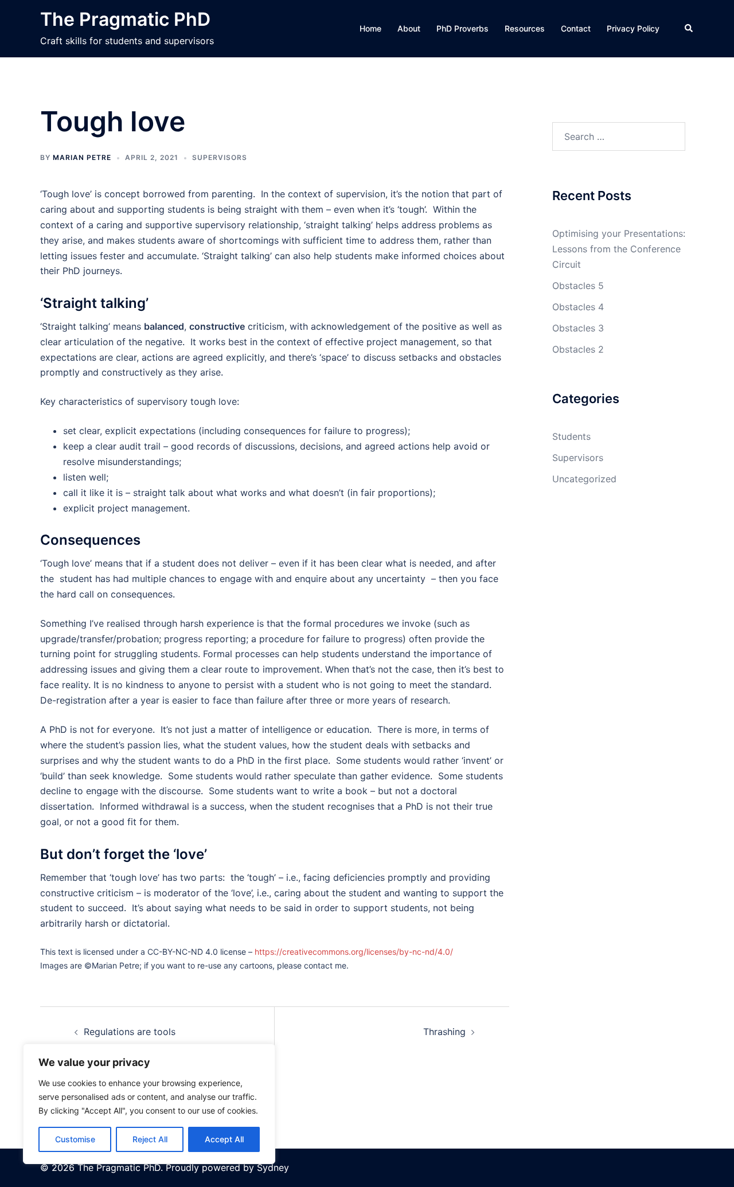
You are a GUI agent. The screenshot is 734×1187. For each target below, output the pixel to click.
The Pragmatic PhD (125, 19)
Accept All (224, 1139)
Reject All (149, 1139)
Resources (525, 28)
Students (571, 436)
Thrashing (444, 1031)
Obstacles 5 (578, 285)
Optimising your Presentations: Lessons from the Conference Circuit (618, 249)
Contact (576, 28)
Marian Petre (82, 157)
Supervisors (219, 157)
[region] (149, 1104)
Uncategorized (584, 479)
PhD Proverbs (462, 28)
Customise (75, 1139)
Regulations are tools (129, 1031)
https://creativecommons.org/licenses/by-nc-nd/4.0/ (354, 951)
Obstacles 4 (578, 307)
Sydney (273, 1167)
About (408, 28)
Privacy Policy (633, 28)
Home (370, 28)
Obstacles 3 (578, 328)
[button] (689, 28)
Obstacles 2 (578, 349)
